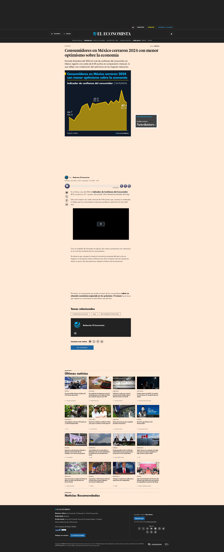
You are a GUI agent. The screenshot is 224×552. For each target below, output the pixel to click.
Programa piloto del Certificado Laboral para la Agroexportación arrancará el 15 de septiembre (123, 451)
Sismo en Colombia (99, 40)
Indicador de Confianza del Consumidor (110, 192)
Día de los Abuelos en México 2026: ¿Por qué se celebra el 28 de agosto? (100, 422)
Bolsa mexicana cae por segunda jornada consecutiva (123, 422)
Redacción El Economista (81, 177)
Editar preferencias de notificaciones (66, 522)
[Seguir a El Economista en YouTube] (151, 528)
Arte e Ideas (140, 391)
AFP (139, 457)
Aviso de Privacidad (71, 519)
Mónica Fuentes (94, 428)
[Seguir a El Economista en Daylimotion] (163, 528)
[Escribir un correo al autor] (75, 333)
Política (67, 391)
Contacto (99, 519)
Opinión (139, 419)
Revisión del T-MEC (112, 40)
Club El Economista (92, 513)
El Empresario (80, 513)
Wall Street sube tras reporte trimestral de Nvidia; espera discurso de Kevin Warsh (122, 395)
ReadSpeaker (116, 187)
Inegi (94, 314)
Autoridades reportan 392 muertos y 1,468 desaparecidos (76, 422)
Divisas (150, 40)
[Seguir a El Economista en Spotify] (155, 528)
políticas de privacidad (151, 521)
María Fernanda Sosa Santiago (145, 400)
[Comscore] (155, 544)
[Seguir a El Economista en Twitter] (143, 528)
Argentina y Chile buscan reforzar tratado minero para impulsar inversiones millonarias (99, 480)
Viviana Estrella (69, 457)
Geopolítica (68, 419)
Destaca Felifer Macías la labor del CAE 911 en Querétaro (75, 394)
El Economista (71, 513)
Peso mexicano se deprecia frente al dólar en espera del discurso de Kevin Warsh (76, 480)
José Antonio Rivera (118, 400)
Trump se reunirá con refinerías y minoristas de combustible (123, 479)
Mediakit (66, 516)
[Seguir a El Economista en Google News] (147, 532)
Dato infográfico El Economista (110, 314)
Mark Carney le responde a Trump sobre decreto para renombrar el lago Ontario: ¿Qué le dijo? (147, 451)
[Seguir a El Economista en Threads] (151, 532)
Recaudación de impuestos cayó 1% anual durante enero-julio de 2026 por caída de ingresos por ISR (99, 395)
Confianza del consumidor (80, 314)
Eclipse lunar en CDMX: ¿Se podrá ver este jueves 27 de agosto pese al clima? (147, 395)
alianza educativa (125, 40)
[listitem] (67, 186)
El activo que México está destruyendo (145, 422)
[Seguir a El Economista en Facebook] (139, 528)
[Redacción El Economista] (66, 177)
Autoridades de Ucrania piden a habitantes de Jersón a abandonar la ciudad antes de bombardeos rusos (99, 452)
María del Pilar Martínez (119, 457)
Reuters (92, 485)
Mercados (115, 391)
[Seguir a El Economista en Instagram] (159, 528)
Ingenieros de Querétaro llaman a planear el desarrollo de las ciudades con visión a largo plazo (75, 451)
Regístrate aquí (139, 518)
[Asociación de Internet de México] (167, 544)
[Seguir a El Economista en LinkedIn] (147, 528)
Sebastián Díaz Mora (95, 400)
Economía (67, 46)
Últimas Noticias (77, 40)
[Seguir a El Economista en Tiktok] (155, 532)
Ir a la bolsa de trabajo (77, 535)
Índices (144, 40)
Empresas (115, 447)
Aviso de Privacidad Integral (86, 519)
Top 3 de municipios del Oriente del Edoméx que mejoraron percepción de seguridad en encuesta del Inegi (148, 480)
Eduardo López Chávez (143, 428)
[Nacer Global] (60, 530)
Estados (67, 447)
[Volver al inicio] (90, 509)
